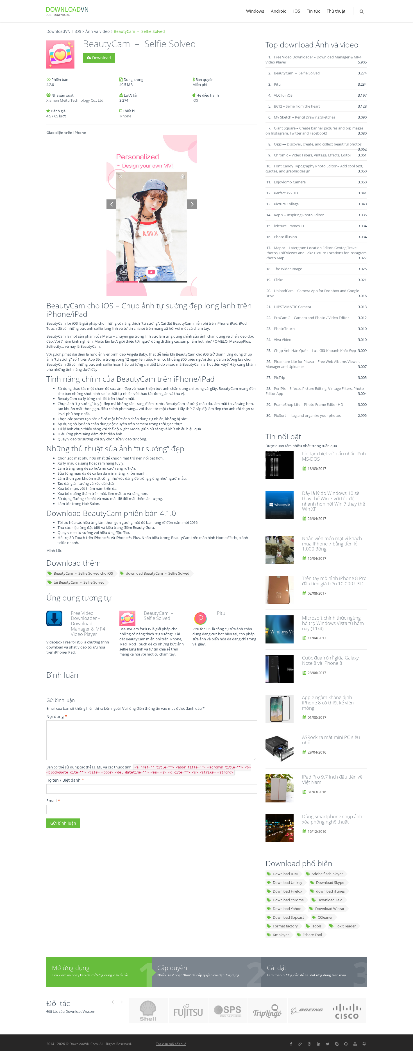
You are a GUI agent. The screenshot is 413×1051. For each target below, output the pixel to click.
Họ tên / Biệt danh (65, 780)
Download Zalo (329, 899)
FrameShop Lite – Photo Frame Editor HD (308, 404)
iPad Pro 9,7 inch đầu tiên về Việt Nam (332, 779)
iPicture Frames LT (289, 225)
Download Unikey (287, 882)
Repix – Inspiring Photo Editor (299, 214)
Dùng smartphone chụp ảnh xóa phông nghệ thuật (332, 819)
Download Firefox (287, 891)
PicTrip (279, 377)
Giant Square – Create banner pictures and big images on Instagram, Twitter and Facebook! (314, 131)
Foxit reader (345, 926)
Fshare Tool (312, 934)
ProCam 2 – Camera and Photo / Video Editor (311, 317)
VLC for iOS (283, 95)
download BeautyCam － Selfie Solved (157, 573)
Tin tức (313, 11)
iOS (296, 11)
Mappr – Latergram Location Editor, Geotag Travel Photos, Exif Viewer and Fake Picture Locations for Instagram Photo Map (316, 252)
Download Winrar (329, 908)
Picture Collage (286, 203)
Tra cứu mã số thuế (171, 1043)
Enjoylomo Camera (290, 182)
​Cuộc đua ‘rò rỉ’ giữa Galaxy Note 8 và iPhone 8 (330, 660)
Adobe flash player (327, 873)
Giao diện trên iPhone (66, 132)
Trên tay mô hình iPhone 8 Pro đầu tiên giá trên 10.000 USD (334, 581)
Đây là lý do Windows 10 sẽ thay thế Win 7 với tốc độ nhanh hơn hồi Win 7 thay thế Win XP (333, 501)
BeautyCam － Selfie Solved (159, 616)
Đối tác (58, 1003)
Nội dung (56, 716)
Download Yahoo (287, 908)
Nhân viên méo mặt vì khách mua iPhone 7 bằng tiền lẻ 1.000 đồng (332, 543)
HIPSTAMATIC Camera (292, 306)
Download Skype (330, 882)
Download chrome (288, 899)
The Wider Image (288, 268)
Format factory (285, 926)
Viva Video (282, 339)
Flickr (278, 279)
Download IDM (285, 873)
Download (101, 57)
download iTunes (330, 891)
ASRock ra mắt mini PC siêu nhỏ (331, 740)
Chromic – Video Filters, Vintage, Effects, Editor (312, 155)
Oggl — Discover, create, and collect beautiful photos (318, 144)
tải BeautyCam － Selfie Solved (79, 582)
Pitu (221, 613)
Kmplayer (281, 934)
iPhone (125, 116)
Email (53, 800)
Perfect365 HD (286, 192)
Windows (255, 11)
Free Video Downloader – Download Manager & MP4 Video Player (88, 623)
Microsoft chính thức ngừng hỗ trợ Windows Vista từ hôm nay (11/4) (333, 623)
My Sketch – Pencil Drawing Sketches (304, 117)
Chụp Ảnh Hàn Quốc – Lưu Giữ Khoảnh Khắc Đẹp (315, 350)
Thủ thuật (336, 11)
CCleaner (325, 917)
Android (279, 11)
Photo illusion (285, 236)
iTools (316, 926)
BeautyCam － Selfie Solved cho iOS (83, 573)
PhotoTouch (284, 328)
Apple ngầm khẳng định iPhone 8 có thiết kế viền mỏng (328, 702)
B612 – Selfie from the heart (297, 106)
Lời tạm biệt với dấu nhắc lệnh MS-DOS (334, 456)
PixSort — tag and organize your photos (307, 415)
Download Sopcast (288, 917)
